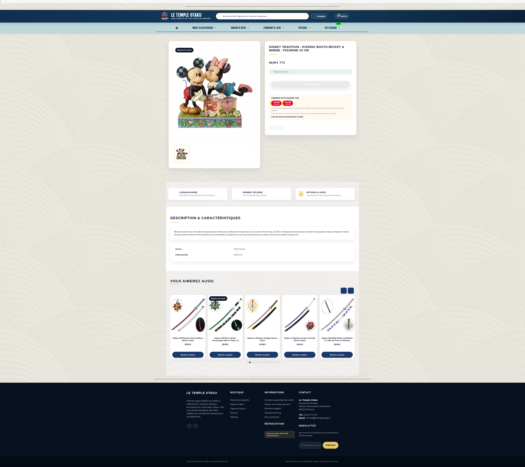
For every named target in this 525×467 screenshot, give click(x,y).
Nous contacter (272, 417)
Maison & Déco (238, 27)
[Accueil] (176, 28)
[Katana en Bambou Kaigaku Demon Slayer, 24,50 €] (228, 326)
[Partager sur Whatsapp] (282, 127)
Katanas (234, 417)
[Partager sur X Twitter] (276, 127)
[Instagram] (195, 426)
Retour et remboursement (277, 404)
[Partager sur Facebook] (271, 127)
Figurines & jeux (237, 408)
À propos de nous (273, 413)
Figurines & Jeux (272, 27)
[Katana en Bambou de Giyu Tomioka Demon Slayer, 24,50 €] (265, 326)
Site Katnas (332, 27)
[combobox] (262, 16)
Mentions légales (273, 408)
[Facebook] (189, 426)
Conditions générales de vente (279, 400)
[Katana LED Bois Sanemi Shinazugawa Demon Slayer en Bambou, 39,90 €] (190, 326)
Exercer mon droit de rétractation (277, 434)
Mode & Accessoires (202, 27)
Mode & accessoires (239, 400)
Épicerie (302, 27)
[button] (310, 84)
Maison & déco (237, 404)
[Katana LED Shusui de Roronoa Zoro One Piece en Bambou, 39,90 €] (340, 326)
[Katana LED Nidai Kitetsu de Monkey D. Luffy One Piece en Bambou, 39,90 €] (302, 326)
